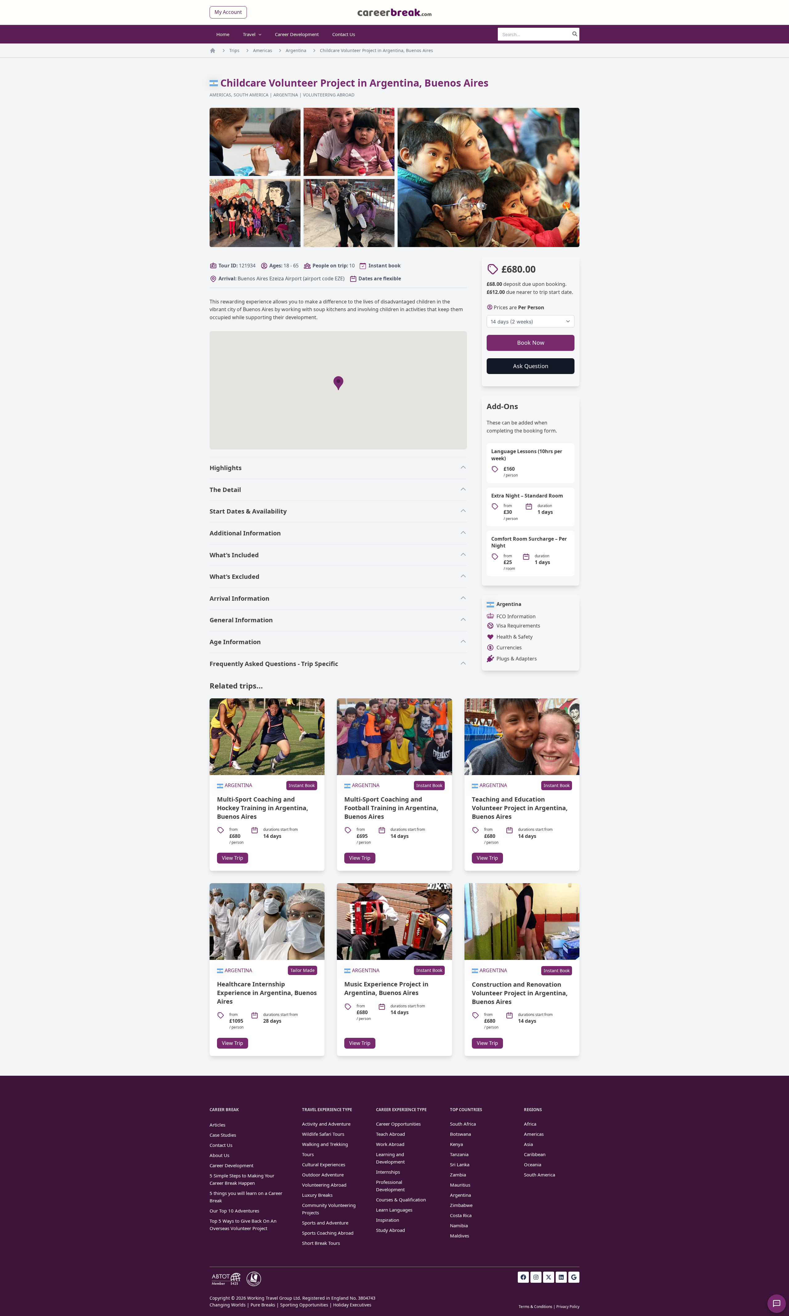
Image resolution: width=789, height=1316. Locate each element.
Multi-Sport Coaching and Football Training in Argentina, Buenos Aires (391, 808)
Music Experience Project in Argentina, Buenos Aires (386, 988)
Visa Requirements (518, 625)
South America (251, 95)
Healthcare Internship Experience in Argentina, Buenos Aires (267, 992)
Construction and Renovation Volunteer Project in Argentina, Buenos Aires (520, 993)
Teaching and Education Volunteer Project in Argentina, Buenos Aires (520, 808)
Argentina (296, 50)
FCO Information (516, 616)
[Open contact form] (776, 1303)
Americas (262, 50)
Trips (234, 50)
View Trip (232, 858)
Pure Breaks (263, 1305)
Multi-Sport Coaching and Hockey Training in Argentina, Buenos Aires (262, 808)
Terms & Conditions (535, 1306)
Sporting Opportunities (304, 1305)
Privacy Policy (567, 1306)
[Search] (575, 34)
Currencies (509, 647)
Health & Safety (515, 636)
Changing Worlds (228, 1305)
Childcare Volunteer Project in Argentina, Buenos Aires (376, 50)
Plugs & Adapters (517, 658)
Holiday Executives (352, 1305)
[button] (228, 12)
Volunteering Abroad (328, 95)
